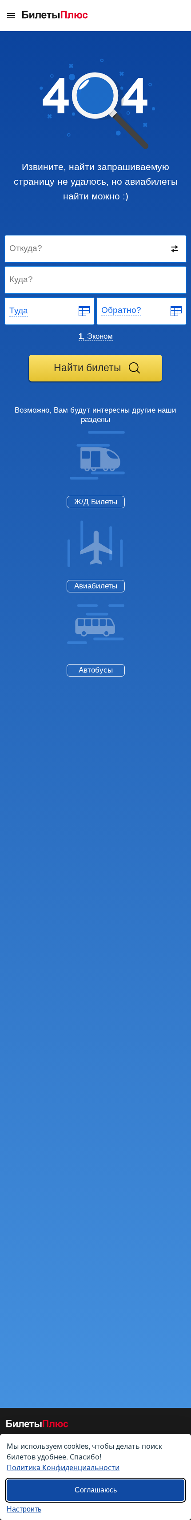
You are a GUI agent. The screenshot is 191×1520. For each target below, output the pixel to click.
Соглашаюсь (96, 1490)
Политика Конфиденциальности (63, 1467)
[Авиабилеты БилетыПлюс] (37, 1425)
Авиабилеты (95, 586)
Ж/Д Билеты (95, 502)
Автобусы (96, 670)
